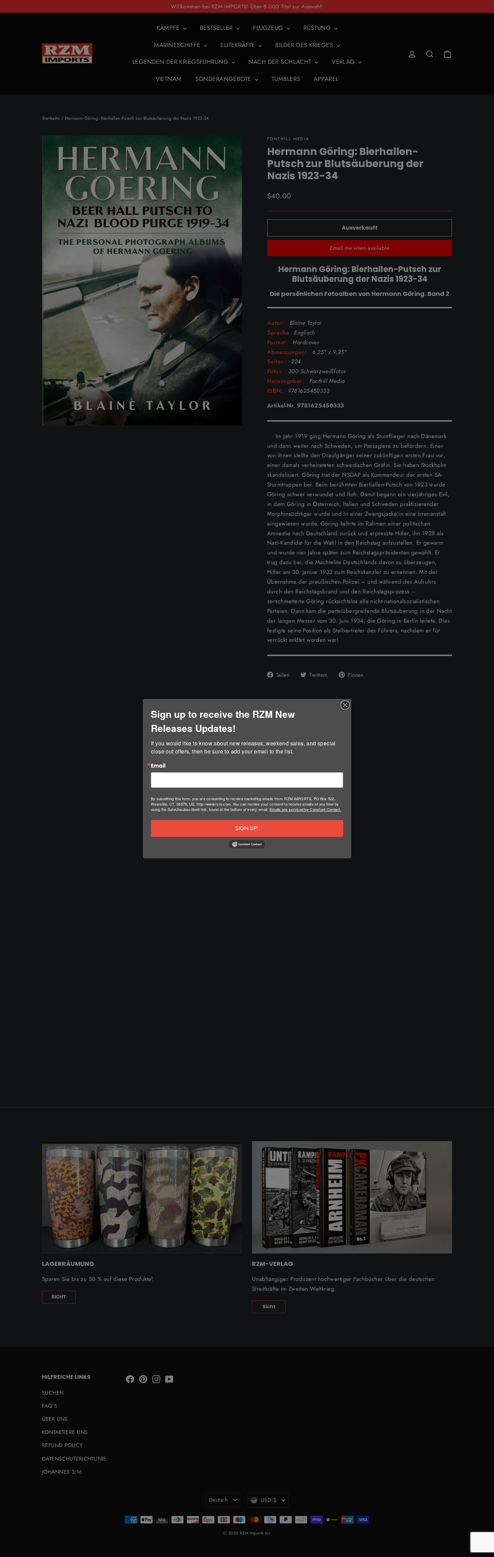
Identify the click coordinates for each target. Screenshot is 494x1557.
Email (158, 766)
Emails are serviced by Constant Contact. (305, 809)
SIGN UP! (246, 828)
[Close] (345, 705)
